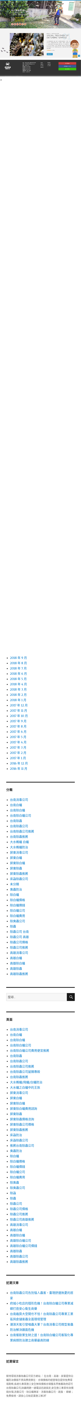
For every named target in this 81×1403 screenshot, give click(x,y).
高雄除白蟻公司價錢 (23, 1246)
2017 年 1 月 (18, 758)
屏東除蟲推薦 (19, 873)
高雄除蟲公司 (19, 1256)
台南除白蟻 (17, 810)
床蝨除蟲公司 (19, 879)
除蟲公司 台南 (19, 932)
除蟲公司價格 (19, 942)
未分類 (14, 884)
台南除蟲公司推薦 (22, 831)
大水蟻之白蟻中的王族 (25, 1087)
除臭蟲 (14, 1182)
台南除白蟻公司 (20, 815)
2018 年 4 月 (18, 684)
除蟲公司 (16, 1203)
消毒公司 (19, 1391)
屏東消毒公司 (19, 852)
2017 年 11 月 (18, 710)
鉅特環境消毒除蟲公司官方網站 (23, 1376)
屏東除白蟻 (17, 863)
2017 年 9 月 (18, 721)
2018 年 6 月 (18, 673)
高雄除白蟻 (17, 963)
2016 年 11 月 (18, 768)
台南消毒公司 (19, 800)
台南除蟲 (16, 821)
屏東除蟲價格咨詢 (22, 1119)
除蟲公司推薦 (19, 947)
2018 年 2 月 (18, 695)
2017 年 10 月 (19, 716)
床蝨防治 (16, 1135)
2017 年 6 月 (18, 732)
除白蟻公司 (17, 910)
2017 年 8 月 (18, 726)
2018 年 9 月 (18, 658)
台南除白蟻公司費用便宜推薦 (29, 1050)
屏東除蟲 (16, 868)
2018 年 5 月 (18, 679)
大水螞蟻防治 (19, 847)
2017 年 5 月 (18, 737)
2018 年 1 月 (18, 700)
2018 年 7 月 (18, 668)
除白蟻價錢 (17, 905)
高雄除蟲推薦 (19, 974)
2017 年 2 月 (18, 753)
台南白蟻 (16, 805)
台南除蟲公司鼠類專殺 (25, 1072)
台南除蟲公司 (19, 826)
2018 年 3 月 (18, 689)
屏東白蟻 (16, 858)
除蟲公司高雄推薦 (22, 1219)
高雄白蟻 (16, 958)
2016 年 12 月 (19, 763)
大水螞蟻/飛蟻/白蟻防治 (26, 1082)
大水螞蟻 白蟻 (19, 842)
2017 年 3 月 (18, 747)
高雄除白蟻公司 (20, 1240)
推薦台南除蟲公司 (22, 1145)
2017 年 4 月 (18, 742)
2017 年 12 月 (19, 705)
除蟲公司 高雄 (19, 937)
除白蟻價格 (17, 900)
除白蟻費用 (17, 916)
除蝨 (13, 1193)
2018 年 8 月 (18, 663)
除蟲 (13, 926)
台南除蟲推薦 (19, 837)
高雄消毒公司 (19, 953)
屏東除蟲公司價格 (22, 1124)
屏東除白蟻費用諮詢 (23, 1108)
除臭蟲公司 (17, 921)
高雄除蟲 (16, 968)
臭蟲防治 (16, 889)
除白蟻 (14, 895)
